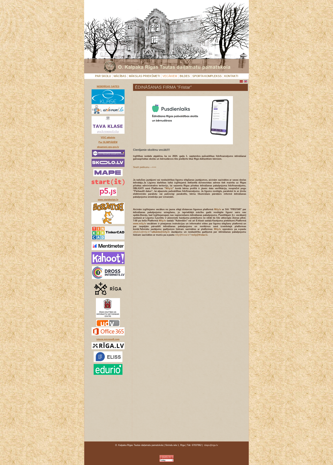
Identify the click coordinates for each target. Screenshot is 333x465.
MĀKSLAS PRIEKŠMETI (144, 76)
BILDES (185, 76)
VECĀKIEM (170, 76)
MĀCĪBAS (120, 76)
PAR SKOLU (103, 76)
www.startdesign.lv (108, 199)
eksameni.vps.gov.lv (108, 147)
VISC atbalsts (108, 137)
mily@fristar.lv (182, 235)
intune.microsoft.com (107, 339)
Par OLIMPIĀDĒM (108, 142)
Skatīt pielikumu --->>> (144, 167)
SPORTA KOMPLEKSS (207, 76)
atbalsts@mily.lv (141, 232)
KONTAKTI (231, 76)
